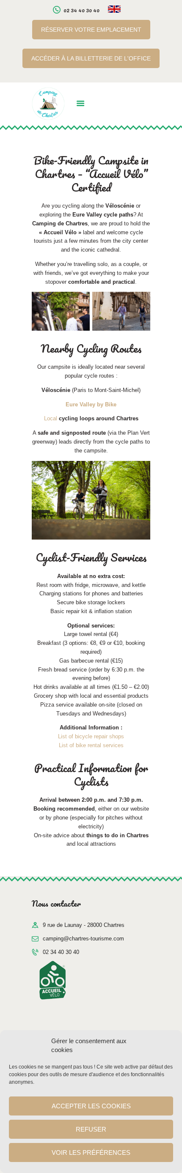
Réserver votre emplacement (91, 29)
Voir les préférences (91, 1152)
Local (91, 418)
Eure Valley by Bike (91, 404)
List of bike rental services (91, 745)
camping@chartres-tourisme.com (83, 938)
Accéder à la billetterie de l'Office (91, 58)
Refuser (91, 1129)
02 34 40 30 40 (61, 952)
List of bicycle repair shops (91, 736)
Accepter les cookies (91, 1106)
